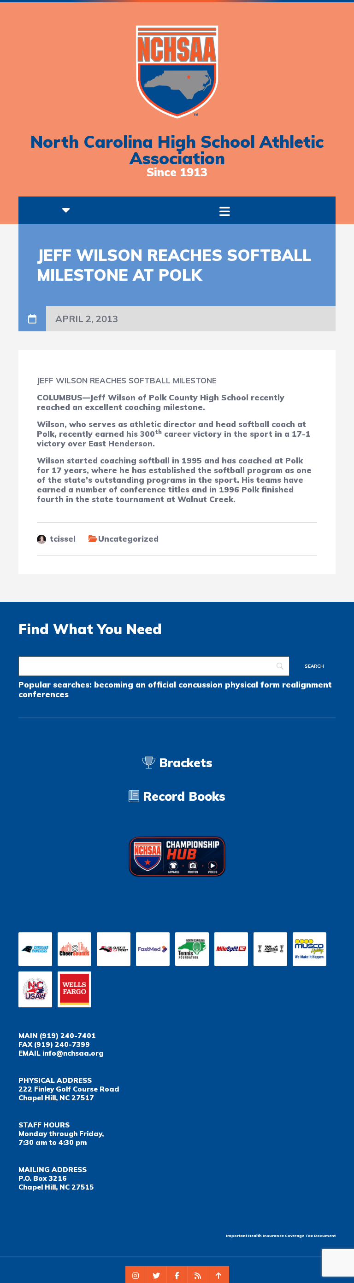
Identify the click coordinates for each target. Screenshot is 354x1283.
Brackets (183, 762)
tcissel (63, 538)
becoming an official (135, 684)
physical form (252, 684)
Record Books (182, 796)
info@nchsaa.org (72, 1053)
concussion (200, 684)
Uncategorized (128, 538)
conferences (43, 694)
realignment (307, 684)
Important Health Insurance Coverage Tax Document (281, 1235)
